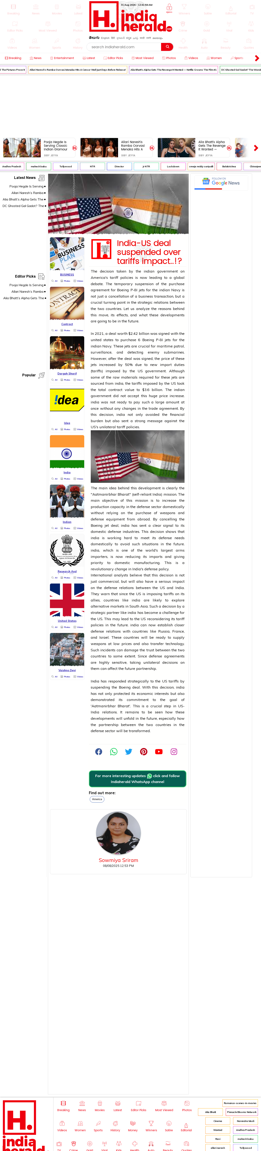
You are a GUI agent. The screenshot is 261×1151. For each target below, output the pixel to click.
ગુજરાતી (120, 38)
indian (149, 271)
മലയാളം (158, 38)
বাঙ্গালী (148, 38)
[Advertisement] (130, 105)
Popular (29, 375)
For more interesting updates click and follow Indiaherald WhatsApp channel (137, 778)
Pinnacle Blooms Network (242, 1112)
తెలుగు (94, 38)
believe (136, 575)
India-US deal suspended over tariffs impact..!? (149, 252)
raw (116, 377)
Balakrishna (224, 166)
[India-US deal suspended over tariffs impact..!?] (118, 233)
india (119, 383)
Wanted (217, 1129)
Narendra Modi (245, 1121)
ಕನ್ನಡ (128, 38)
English (105, 38)
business (145, 296)
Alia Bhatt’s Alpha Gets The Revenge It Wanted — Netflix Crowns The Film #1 (168, 69)
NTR (87, 166)
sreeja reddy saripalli (196, 166)
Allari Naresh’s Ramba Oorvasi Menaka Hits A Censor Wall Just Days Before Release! (73, 69)
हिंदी (113, 38)
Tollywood (60, 166)
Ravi (217, 1138)
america (97, 799)
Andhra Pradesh (245, 1129)
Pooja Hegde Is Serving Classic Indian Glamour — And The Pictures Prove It (56, 146)
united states (102, 339)
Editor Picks (25, 277)
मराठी (142, 38)
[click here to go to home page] (131, 30)
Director (114, 166)
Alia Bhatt (210, 1112)
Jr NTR (141, 166)
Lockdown (168, 166)
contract (115, 389)
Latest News (25, 178)
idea (112, 488)
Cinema (217, 1121)
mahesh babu (34, 166)
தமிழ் (135, 38)
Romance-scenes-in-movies (240, 1103)
